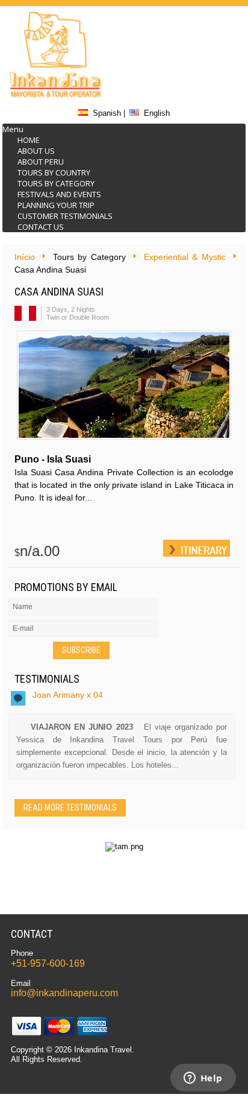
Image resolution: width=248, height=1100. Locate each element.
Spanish (107, 113)
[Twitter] (201, 24)
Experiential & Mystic (185, 257)
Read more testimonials (70, 807)
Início (24, 257)
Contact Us (40, 226)
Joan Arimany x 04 (68, 695)
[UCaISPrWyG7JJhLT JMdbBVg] (201, 88)
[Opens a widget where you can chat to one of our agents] (203, 1079)
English (157, 113)
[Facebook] (201, 56)
